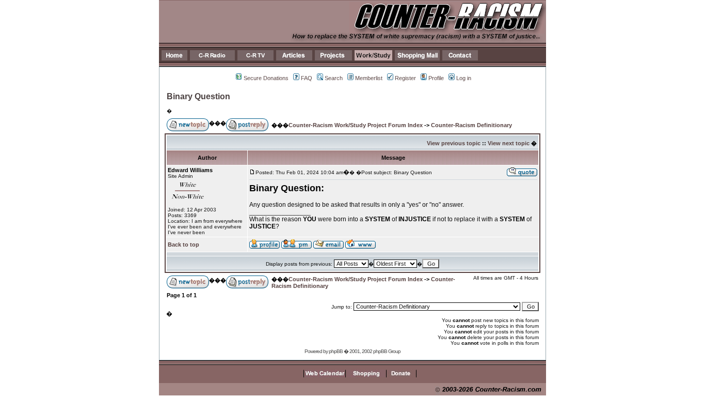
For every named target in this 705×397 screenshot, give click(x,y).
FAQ (306, 78)
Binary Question (198, 96)
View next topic (509, 143)
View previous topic (453, 143)
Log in (463, 78)
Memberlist (368, 78)
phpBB (336, 351)
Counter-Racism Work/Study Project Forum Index (356, 125)
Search (334, 78)
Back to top (183, 244)
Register (405, 78)
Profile (436, 78)
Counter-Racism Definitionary (471, 125)
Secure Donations (266, 78)
